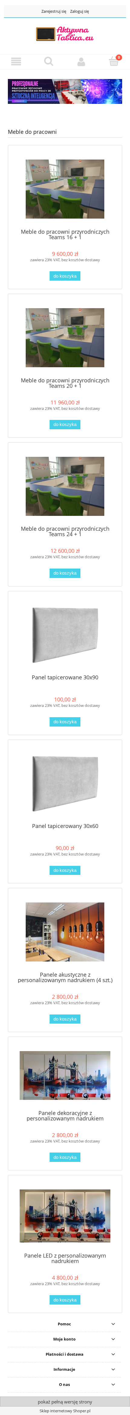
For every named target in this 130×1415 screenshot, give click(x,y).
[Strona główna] (65, 33)
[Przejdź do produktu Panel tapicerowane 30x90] (65, 634)
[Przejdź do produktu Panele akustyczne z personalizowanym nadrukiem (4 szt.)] (65, 931)
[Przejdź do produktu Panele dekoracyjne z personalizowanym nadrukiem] (65, 1075)
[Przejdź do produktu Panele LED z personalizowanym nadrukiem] (65, 1215)
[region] (65, 91)
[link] (65, 91)
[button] (16, 61)
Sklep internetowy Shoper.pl (65, 1410)
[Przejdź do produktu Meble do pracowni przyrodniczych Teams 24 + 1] (65, 486)
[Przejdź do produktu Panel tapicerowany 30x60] (65, 783)
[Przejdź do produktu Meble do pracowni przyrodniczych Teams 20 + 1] (65, 337)
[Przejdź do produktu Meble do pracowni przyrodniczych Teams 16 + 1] (65, 189)
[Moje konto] (81, 61)
